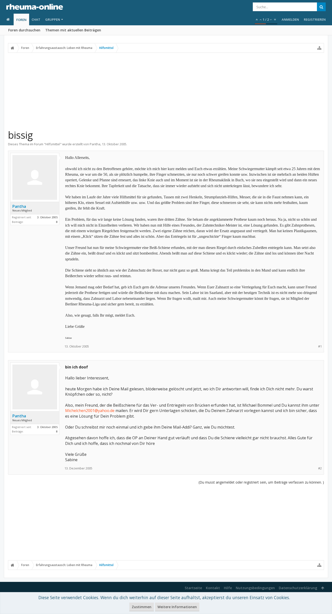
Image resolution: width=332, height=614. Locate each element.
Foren (21, 20)
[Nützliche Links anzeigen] (319, 48)
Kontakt (213, 588)
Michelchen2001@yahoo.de (89, 410)
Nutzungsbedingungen (255, 588)
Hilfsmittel (52, 144)
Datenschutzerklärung (298, 588)
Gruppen (52, 19)
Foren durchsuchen (24, 30)
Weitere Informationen (177, 607)
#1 (320, 346)
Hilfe (228, 588)
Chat (36, 19)
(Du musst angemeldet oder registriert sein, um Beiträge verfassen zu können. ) (261, 482)
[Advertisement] (166, 91)
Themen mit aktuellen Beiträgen (73, 30)
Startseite (193, 588)
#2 (320, 468)
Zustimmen (141, 607)
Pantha (95, 144)
